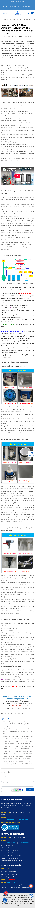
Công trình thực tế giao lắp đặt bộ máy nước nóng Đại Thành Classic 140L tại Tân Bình (17, 758)
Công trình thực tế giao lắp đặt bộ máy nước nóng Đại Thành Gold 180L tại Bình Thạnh (17, 742)
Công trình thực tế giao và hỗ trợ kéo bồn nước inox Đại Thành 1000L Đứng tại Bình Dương (16, 724)
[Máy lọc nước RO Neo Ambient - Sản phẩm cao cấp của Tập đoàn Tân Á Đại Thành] (17, 13)
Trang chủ (4, 19)
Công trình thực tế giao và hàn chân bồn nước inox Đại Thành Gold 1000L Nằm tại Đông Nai (18, 747)
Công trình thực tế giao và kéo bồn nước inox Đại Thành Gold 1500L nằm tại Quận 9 (18, 737)
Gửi (30, 790)
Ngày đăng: (6, 37)
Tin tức (12, 19)
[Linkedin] (15, 713)
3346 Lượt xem (26, 37)
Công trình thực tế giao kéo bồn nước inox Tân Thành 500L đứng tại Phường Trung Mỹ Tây (17, 731)
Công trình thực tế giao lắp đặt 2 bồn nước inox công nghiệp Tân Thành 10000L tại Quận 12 (18, 764)
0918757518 (21, 1)
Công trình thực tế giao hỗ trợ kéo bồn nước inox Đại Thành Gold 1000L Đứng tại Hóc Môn (18, 752)
